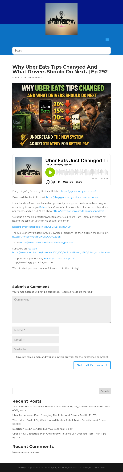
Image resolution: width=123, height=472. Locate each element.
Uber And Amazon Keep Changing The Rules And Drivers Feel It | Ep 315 (54, 415)
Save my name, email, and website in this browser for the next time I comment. (62, 357)
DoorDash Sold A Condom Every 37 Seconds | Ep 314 (43, 428)
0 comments (35, 77)
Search (105, 391)
